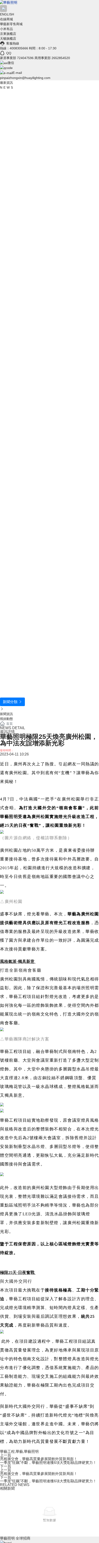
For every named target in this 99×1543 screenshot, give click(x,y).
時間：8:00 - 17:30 (42, 48)
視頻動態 (6, 719)
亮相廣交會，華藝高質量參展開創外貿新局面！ (38, 1459)
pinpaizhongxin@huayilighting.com (25, 78)
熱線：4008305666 (14, 48)
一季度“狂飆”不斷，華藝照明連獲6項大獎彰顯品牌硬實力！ (48, 1463)
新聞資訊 (6, 714)
